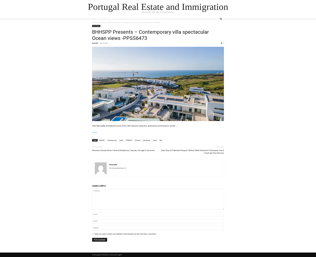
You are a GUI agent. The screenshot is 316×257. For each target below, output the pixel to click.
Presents (137, 140)
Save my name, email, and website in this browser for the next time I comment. (125, 234)
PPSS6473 (129, 140)
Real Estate (102, 22)
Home (94, 22)
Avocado (95, 43)
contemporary (112, 140)
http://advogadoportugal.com (117, 168)
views (155, 140)
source (95, 132)
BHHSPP (102, 140)
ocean (121, 140)
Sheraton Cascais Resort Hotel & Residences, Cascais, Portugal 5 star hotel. (123, 150)
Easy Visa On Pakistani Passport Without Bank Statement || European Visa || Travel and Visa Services (192, 151)
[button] (221, 19)
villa (160, 140)
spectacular (146, 140)
